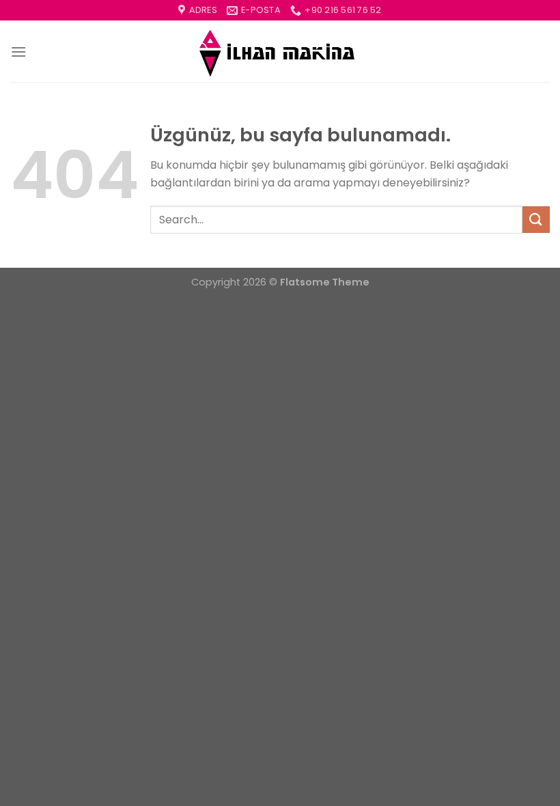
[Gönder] (536, 219)
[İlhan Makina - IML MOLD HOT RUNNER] (280, 52)
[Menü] (18, 51)
